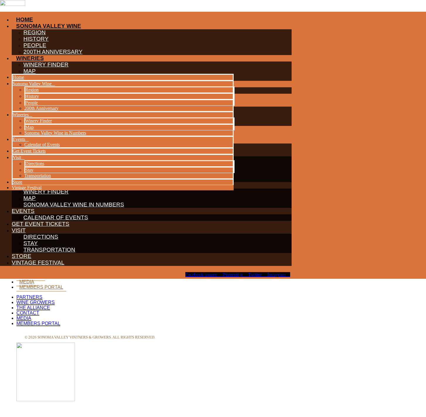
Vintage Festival (38, 262)
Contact (27, 312)
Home (18, 77)
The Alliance (33, 307)
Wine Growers (35, 302)
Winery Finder (38, 120)
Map (29, 198)
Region (32, 89)
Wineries (21, 114)
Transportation (49, 250)
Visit (19, 230)
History (32, 96)
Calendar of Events (55, 217)
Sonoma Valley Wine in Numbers (73, 204)
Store (21, 256)
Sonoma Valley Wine (32, 83)
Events (23, 211)
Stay (30, 243)
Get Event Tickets (40, 224)
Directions (40, 237)
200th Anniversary (41, 108)
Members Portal (41, 287)
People (31, 102)
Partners (29, 297)
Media (26, 281)
